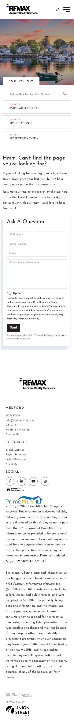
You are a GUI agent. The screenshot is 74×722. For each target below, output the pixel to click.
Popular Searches (24, 108)
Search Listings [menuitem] (15, 450)
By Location (19, 123)
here (65, 191)
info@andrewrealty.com (20, 420)
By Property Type (23, 138)
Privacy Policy (32, 319)
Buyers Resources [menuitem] (16, 454)
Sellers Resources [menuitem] (16, 459)
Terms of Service (18, 339)
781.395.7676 (13, 415)
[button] (65, 93)
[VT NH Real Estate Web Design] (17, 711)
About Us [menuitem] (11, 464)
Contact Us (12, 434)
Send (13, 327)
